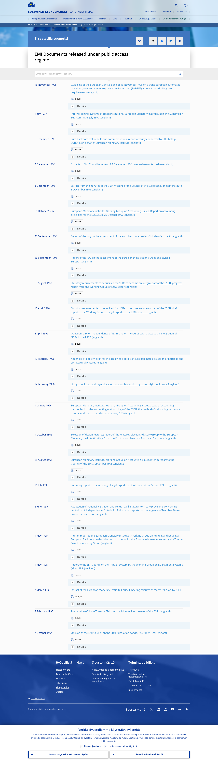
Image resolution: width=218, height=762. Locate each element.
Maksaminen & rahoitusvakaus (78, 19)
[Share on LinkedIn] (171, 41)
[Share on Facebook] (162, 41)
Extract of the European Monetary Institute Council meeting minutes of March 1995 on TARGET (126, 590)
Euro (115, 19)
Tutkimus (128, 19)
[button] (181, 5)
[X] (151, 709)
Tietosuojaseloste (92, 746)
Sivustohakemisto (38, 699)
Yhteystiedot (62, 687)
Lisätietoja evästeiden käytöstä (122, 746)
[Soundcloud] (180, 709)
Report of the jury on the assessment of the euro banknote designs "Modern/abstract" (121, 236)
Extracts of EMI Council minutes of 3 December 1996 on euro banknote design (116, 164)
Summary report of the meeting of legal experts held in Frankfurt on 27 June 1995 (118, 485)
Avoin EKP (166, 12)
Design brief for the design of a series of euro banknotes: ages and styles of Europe (119, 384)
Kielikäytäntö (135, 690)
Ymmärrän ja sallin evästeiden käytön (68, 755)
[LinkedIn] (158, 709)
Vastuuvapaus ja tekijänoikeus (108, 670)
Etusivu (31, 25)
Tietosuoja (134, 670)
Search (176, 5)
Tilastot (102, 19)
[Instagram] (165, 709)
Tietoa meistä (149, 12)
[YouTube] (173, 709)
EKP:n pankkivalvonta (173, 19)
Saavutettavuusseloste (140, 686)
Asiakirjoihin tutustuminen (65, 25)
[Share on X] (153, 41)
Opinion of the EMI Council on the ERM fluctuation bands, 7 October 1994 (113, 633)
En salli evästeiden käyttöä (149, 755)
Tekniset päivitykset (102, 674)
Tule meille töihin (65, 674)
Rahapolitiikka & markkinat (44, 19)
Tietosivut (61, 679)
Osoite (59, 692)
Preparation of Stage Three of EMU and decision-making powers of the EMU (115, 611)
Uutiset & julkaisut (147, 19)
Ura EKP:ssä (181, 12)
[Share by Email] (179, 41)
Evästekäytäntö (136, 681)
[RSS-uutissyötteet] (187, 709)
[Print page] (139, 41)
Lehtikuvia (61, 683)
